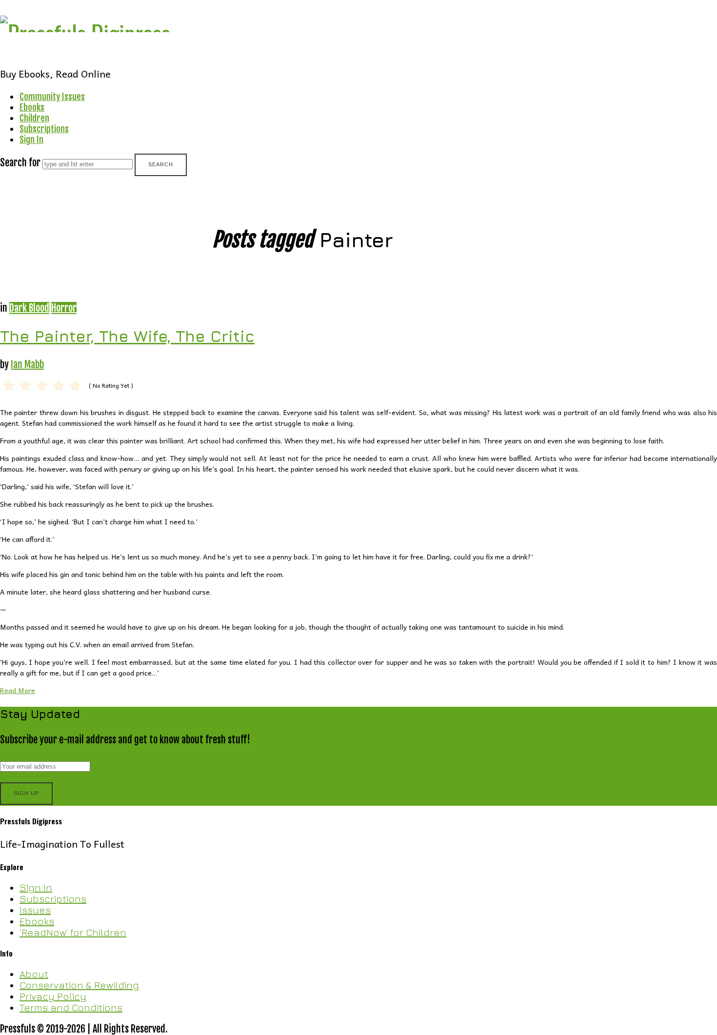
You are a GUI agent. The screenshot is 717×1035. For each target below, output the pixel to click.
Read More (17, 690)
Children (34, 118)
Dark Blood (29, 308)
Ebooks (32, 107)
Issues (35, 910)
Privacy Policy (53, 996)
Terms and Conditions (71, 1007)
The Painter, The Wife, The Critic (127, 336)
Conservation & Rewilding (79, 985)
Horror (64, 308)
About (34, 973)
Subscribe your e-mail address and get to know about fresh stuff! (125, 740)
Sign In (31, 139)
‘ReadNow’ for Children (73, 932)
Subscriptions (44, 128)
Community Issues (52, 96)
